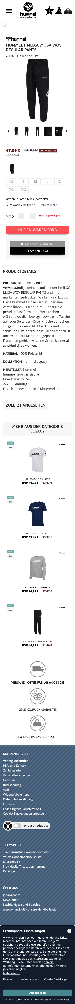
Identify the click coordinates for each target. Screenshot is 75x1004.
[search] (37, 25)
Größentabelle (48, 205)
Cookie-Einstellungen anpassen (24, 813)
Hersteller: (12, 370)
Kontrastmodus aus (35, 825)
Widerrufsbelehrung (16, 794)
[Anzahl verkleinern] (21, 216)
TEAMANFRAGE (37, 251)
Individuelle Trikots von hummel (24, 866)
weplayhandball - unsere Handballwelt (29, 909)
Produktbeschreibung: (22, 283)
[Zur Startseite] (28, 10)
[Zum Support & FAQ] (49, 10)
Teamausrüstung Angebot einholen (26, 852)
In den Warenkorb (37, 229)
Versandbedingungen (17, 775)
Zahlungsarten (12, 770)
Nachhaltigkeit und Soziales (21, 905)
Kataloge (9, 871)
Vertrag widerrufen (15, 761)
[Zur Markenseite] (16, 40)
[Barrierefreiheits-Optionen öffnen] (8, 826)
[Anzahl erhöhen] (33, 216)
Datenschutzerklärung (18, 799)
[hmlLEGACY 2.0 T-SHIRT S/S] (37, 465)
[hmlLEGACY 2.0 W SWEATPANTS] (37, 627)
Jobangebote (11, 895)
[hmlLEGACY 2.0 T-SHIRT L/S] (37, 573)
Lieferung (9, 780)
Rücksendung (12, 785)
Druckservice (11, 862)
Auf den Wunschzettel (39, 244)
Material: (10, 353)
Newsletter (10, 900)
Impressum (10, 804)
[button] (9, 11)
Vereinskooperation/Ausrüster (22, 857)
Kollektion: (13, 361)
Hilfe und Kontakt (14, 765)
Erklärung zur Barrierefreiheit (22, 809)
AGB (6, 790)
